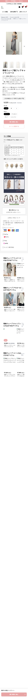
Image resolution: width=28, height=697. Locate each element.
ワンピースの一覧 (14, 17)
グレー (6, 117)
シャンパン (13, 117)
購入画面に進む (14, 122)
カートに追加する (14, 126)
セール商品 (5, 11)
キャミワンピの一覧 (6, 18)
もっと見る (22, 259)
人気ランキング (23, 11)
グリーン (7, 114)
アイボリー (14, 114)
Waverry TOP (4, 17)
